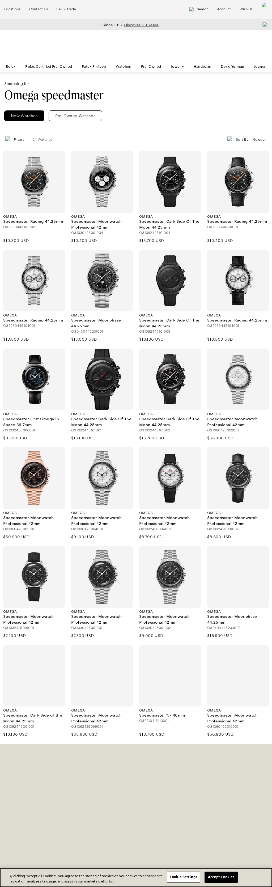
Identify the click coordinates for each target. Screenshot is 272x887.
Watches (123, 66)
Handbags (202, 66)
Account (224, 9)
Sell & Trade (66, 9)
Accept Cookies (221, 877)
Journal (260, 66)
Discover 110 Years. (141, 25)
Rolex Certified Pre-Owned (48, 66)
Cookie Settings (183, 877)
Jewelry (177, 66)
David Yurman (232, 66)
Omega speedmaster (53, 95)
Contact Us (38, 9)
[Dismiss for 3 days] (263, 24)
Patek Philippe (94, 66)
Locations (12, 9)
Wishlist (246, 9)
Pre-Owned (151, 66)
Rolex (10, 66)
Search (203, 9)
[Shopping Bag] (264, 9)
